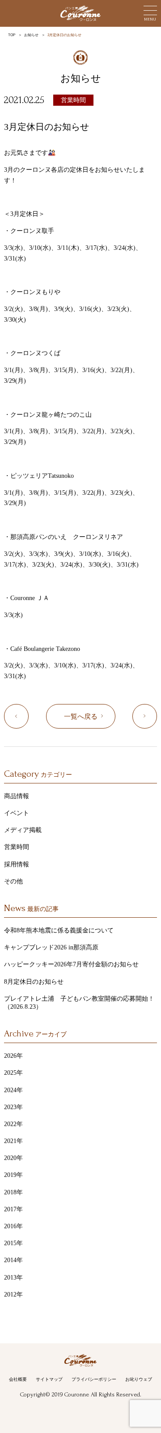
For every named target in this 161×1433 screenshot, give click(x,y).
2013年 (13, 1277)
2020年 (13, 1158)
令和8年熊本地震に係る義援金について (59, 930)
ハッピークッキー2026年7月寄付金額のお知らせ (71, 964)
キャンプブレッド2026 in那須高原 (51, 947)
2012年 (13, 1294)
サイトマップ (49, 1379)
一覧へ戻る (80, 716)
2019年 (13, 1175)
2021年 (13, 1141)
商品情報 (16, 796)
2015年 (13, 1243)
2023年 (13, 1107)
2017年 (13, 1209)
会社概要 (18, 1379)
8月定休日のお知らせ (34, 981)
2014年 (13, 1260)
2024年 (13, 1090)
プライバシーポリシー (94, 1379)
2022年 (13, 1124)
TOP (11, 35)
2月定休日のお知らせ (28, 716)
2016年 (13, 1226)
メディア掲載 (23, 830)
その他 (13, 881)
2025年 (13, 1072)
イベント (16, 813)
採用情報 (16, 864)
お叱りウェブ (138, 1379)
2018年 (13, 1192)
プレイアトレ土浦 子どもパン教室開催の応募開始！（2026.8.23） (79, 1002)
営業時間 (73, 100)
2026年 (13, 1055)
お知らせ (31, 35)
